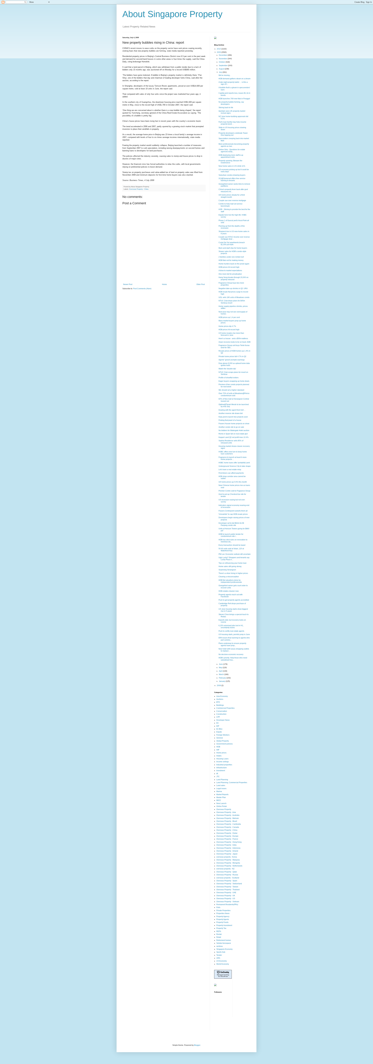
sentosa (219, 946)
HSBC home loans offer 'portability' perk (234, 463)
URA (218, 958)
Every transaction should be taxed (232, 545)
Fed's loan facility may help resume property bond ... (232, 123)
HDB (218, 747)
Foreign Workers (222, 735)
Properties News (222, 913)
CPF (218, 717)
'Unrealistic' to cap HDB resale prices (233, 514)
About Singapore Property (172, 14)
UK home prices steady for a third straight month (232, 196)
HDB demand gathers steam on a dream (234, 79)
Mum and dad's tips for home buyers (233, 248)
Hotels (218, 756)
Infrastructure (221, 768)
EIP (217, 726)
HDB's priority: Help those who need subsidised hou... (233, 659)
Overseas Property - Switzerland (229, 884)
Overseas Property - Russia (227, 875)
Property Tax (221, 928)
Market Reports (222, 794)
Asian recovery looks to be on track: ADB (234, 342)
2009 (219, 52)
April (221, 671)
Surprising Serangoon (227, 570)
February (222, 678)
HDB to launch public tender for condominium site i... (231, 535)
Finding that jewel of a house (230, 420)
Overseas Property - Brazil (226, 821)
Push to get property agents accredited (234, 600)
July (220, 72)
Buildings (220, 705)
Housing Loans (222, 759)
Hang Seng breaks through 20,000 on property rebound (233, 278)
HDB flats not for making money (231, 260)
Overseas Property (223, 809)
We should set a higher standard (231, 390)
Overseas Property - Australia (227, 815)
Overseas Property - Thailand (228, 890)
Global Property (222, 741)
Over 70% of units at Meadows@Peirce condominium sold (234, 394)
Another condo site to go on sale (231, 427)
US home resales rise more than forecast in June (231, 334)
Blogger (197, 1045)
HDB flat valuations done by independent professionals (230, 581)
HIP (217, 750)
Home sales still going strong (230, 566)
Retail (218, 937)
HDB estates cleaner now (229, 591)
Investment (220, 771)
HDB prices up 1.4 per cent (229, 317)
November (223, 59)
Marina (219, 791)
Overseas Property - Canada (227, 827)
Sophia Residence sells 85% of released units (231, 442)
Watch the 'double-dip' (227, 369)
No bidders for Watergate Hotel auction (234, 430)
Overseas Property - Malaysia (228, 860)
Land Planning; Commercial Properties (231, 783)
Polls (218, 907)
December (223, 55)
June (221, 664)
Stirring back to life (226, 108)
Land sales (220, 785)
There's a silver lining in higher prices (233, 573)
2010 (219, 49)
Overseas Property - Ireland (227, 851)
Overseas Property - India (226, 845)
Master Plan (221, 797)
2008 (219, 685)
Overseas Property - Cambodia (228, 824)
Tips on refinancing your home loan (233, 563)
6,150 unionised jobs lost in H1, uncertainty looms (231, 627)
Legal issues (221, 788)
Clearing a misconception (229, 577)
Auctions (219, 699)
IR (217, 774)
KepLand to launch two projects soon (233, 417)
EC (217, 723)
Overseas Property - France (227, 839)
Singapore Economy (224, 949)
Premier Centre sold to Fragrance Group (234, 491)
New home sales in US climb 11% (232, 166)
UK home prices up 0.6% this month (233, 482)
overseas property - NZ (225, 869)
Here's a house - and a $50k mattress (233, 338)
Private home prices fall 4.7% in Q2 (232, 356)
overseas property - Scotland (227, 878)
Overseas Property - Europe (227, 836)
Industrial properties (224, 765)
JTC (218, 777)
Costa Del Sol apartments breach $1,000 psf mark (232, 243)
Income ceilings (222, 762)
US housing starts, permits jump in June (234, 634)
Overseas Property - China (138, 189)
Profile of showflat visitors (229, 378)
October (222, 62)
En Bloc (219, 729)
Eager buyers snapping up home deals (234, 381)
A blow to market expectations (230, 271)
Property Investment (224, 925)
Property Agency (222, 916)
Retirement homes (223, 940)
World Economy (222, 964)
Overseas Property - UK (225, 896)
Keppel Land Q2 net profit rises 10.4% (234, 437)
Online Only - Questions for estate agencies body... (232, 151)
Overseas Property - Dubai (226, 833)
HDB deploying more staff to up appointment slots (231, 156)
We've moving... (225, 75)
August (222, 69)
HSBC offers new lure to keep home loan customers (233, 453)
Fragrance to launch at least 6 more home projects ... (233, 458)
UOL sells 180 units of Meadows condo (234, 297)
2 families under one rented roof (231, 257)
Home (164, 284)
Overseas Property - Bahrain (227, 818)
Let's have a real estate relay (230, 470)
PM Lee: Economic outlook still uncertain (235, 554)
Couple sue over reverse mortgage (232, 200)
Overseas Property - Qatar (226, 872)
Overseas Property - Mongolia (228, 863)
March (221, 674)
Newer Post (127, 284)
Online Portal (221, 806)
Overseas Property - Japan (226, 854)
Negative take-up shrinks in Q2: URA (233, 288)
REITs (218, 931)
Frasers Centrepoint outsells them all (233, 511)
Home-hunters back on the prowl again (234, 264)
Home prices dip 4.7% (227, 326)
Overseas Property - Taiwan (227, 887)
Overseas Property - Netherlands (229, 866)
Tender (219, 955)
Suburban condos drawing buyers (232, 175)
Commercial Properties (225, 708)
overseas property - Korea (226, 857)
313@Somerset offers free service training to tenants (232, 179)
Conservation (221, 711)
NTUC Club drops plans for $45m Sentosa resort (232, 302)
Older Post (200, 284)
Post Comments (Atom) (142, 289)
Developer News (223, 720)
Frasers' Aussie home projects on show (234, 424)
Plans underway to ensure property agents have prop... (232, 644)
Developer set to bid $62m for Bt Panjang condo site (231, 524)
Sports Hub (220, 952)
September (223, 65)
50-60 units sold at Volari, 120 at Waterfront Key (231, 550)
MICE (218, 800)
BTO (218, 702)
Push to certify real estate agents (231, 631)
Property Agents (222, 919)
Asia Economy (222, 696)
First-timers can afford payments (231, 473)
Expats (219, 732)
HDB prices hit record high (229, 267)
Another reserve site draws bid (231, 413)
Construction (221, 714)
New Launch (221, 803)
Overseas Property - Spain (226, 881)
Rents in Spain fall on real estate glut (233, 434)
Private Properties (223, 910)
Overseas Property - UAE (226, 893)
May (221, 668)
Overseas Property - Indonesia (228, 848)
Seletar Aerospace (223, 943)
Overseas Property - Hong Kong (229, 842)
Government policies (224, 744)
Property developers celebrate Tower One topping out (233, 134)
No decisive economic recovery (231, 654)
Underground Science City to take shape (235, 466)
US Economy (221, 961)
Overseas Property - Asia (226, 812)
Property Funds (222, 922)
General (219, 738)
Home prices (221, 753)
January (222, 681)
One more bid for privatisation (230, 274)
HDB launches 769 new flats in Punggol (234, 99)
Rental (219, 934)
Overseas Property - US (225, 899)
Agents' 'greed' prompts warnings (232, 360)
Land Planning (222, 780)
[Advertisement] (164, 275)
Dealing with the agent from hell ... (232, 410)
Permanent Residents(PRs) (227, 904)
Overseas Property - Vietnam (227, 902)
